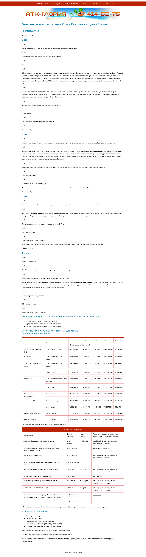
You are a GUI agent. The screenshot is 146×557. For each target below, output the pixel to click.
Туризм (39, 4)
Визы (47, 4)
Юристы (86, 4)
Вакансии (97, 4)
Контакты (109, 4)
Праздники (57, 4)
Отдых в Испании (72, 4)
